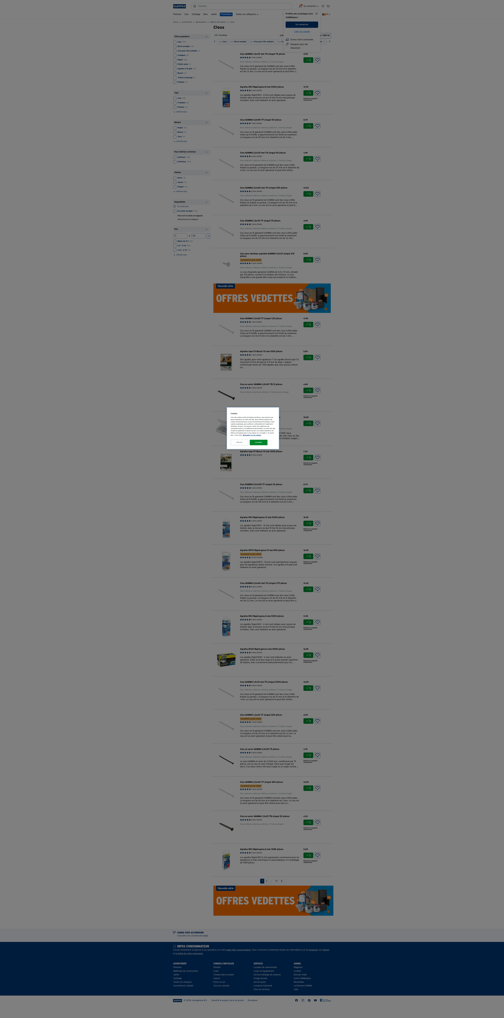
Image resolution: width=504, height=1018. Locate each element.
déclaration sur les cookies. (252, 435)
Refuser (240, 442)
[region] (253, 428)
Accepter (258, 442)
